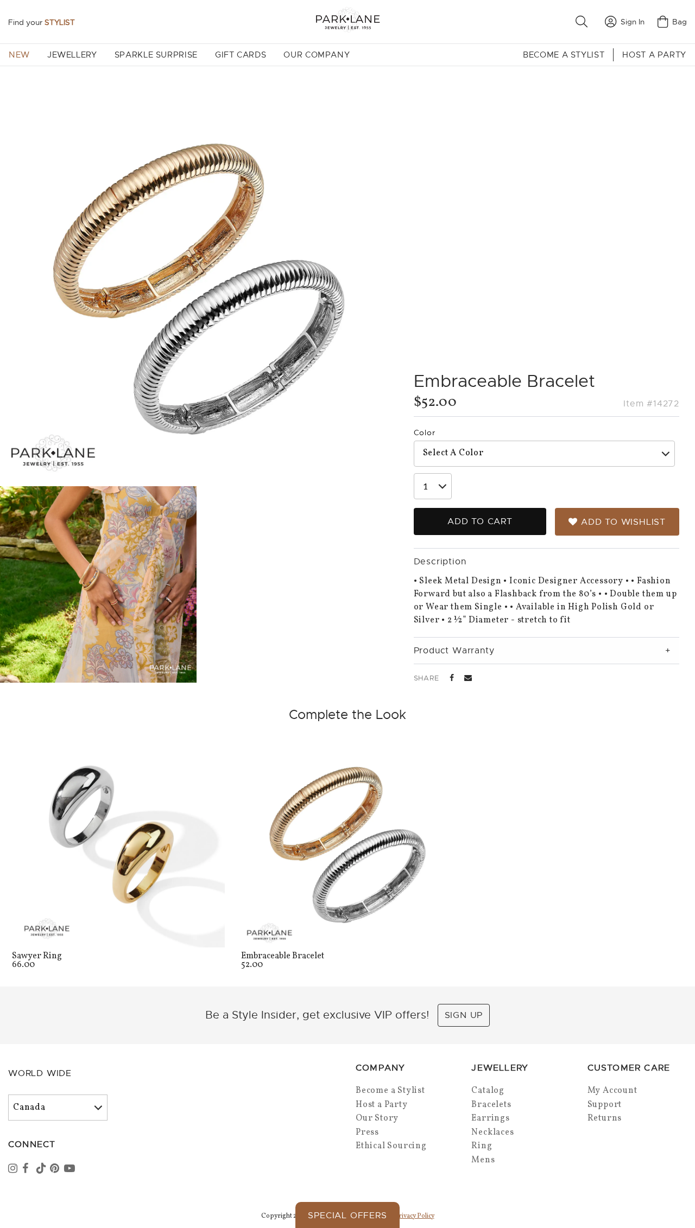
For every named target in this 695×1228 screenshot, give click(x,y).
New (19, 55)
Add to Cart (480, 521)
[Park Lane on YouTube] (70, 1169)
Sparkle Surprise (156, 55)
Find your (41, 22)
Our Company (316, 55)
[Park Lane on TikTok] (42, 1169)
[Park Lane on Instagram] (14, 1169)
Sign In (633, 22)
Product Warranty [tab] (454, 650)
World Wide (40, 1073)
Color (424, 432)
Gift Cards (240, 55)
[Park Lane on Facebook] (28, 1169)
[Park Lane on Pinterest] (56, 1169)
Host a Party (654, 55)
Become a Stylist (563, 55)
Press (367, 1132)
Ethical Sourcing (391, 1146)
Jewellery (72, 55)
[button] (584, 22)
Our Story (377, 1118)
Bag (679, 22)
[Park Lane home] (347, 21)
